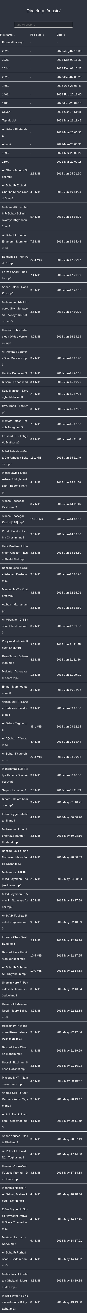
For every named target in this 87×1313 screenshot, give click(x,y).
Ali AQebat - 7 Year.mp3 (14, 741)
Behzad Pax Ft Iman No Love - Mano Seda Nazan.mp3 (15, 857)
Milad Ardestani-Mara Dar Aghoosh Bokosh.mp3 (15, 458)
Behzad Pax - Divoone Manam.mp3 (14, 1050)
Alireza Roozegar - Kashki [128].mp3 (14, 519)
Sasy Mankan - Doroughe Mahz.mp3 (15, 394)
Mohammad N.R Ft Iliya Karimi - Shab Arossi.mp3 (15, 775)
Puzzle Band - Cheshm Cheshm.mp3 (14, 534)
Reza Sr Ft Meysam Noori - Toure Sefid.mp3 (15, 1011)
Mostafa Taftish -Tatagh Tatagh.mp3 (14, 424)
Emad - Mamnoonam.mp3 (14, 690)
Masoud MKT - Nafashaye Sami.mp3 (15, 1081)
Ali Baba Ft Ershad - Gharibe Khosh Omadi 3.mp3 (15, 192)
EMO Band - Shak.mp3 (15, 409)
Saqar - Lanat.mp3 (14, 790)
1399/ (5, 153)
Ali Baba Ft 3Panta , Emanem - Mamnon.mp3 (15, 241)
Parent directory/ (12, 42)
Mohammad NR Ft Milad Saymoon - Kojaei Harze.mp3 (15, 879)
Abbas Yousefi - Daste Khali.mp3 (15, 1139)
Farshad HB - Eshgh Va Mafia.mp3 (15, 439)
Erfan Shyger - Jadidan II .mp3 (15, 817)
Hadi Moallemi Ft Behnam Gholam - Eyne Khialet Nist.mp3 (15, 553)
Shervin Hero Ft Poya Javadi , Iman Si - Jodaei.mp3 (15, 989)
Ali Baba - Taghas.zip (14, 726)
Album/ (6, 144)
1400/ (5, 103)
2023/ (5, 77)
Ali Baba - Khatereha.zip (14, 757)
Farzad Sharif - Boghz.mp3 (14, 275)
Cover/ (6, 111)
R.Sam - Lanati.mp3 (15, 382)
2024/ (5, 68)
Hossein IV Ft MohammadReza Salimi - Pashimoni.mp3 (14, 1032)
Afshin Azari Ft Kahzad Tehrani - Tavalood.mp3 (15, 708)
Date (59, 34)
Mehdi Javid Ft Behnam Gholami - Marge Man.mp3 (15, 1280)
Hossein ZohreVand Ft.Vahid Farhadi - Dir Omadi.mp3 (15, 1173)
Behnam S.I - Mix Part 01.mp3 (15, 260)
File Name (6, 34)
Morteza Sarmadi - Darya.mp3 (14, 1240)
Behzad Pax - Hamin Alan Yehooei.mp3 (15, 955)
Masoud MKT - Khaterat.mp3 (15, 592)
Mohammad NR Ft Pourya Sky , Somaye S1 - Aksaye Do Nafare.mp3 (15, 311)
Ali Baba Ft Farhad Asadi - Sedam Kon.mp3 (15, 1259)
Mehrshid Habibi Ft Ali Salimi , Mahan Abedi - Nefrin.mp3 (14, 1194)
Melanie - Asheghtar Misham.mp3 (15, 674)
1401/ (5, 94)
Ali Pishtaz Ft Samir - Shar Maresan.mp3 (14, 358)
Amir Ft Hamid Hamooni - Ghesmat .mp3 (15, 1121)
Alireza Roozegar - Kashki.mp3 (14, 504)
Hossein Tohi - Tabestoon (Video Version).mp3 (14, 336)
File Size (35, 34)
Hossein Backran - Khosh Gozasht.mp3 (15, 1065)
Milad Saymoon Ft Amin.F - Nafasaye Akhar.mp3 (15, 900)
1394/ (5, 161)
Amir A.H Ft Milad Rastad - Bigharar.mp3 (14, 922)
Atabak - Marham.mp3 (15, 608)
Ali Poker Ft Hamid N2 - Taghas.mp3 (14, 1154)
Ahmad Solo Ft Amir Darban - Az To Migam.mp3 (15, 1099)
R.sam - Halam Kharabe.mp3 (15, 802)
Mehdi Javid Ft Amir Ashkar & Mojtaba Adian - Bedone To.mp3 (14, 482)
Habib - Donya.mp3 (14, 373)
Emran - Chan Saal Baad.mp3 (14, 940)
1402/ (5, 85)
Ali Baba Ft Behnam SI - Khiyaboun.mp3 (15, 970)
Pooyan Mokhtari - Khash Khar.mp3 (15, 644)
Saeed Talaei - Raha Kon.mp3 (15, 290)
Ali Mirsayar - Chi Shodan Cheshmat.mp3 (15, 626)
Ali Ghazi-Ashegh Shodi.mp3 (15, 173)
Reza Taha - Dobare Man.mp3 (15, 659)
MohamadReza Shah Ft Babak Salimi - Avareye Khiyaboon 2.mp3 (15, 216)
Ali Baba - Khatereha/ (14, 132)
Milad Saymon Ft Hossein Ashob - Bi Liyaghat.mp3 (15, 1302)
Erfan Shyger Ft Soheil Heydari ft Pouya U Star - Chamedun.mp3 (15, 1219)
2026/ (5, 51)
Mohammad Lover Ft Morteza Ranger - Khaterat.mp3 (15, 836)
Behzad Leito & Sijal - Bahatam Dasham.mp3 (15, 574)
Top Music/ (9, 120)
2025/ (5, 59)
